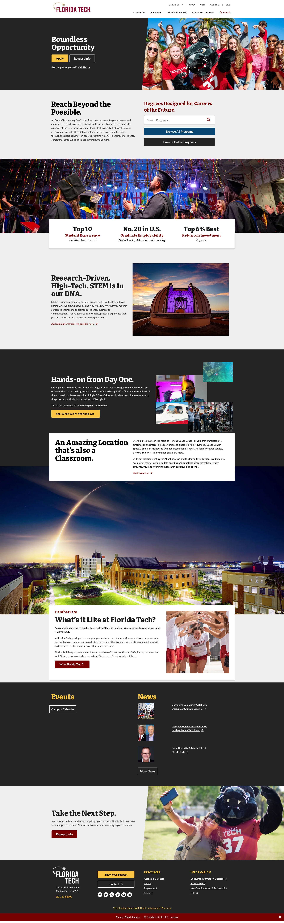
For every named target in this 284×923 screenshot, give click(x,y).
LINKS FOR (174, 4)
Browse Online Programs (179, 142)
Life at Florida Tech (203, 12)
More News (147, 771)
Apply (192, 5)
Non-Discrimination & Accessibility (209, 888)
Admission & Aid (177, 12)
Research (156, 12)
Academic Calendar (154, 878)
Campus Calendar (62, 709)
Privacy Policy (198, 883)
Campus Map (123, 917)
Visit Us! (82, 67)
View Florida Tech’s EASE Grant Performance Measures (142, 908)
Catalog (148, 883)
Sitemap (135, 917)
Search (225, 13)
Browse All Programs (179, 131)
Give (228, 5)
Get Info (214, 5)
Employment (150, 888)
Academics (139, 12)
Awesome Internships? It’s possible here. (72, 323)
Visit (202, 5)
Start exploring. (141, 472)
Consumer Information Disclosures (209, 878)
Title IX (194, 892)
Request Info (82, 58)
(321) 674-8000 (64, 896)
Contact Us (116, 884)
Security (148, 892)
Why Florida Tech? (71, 664)
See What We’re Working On (75, 413)
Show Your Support (116, 874)
